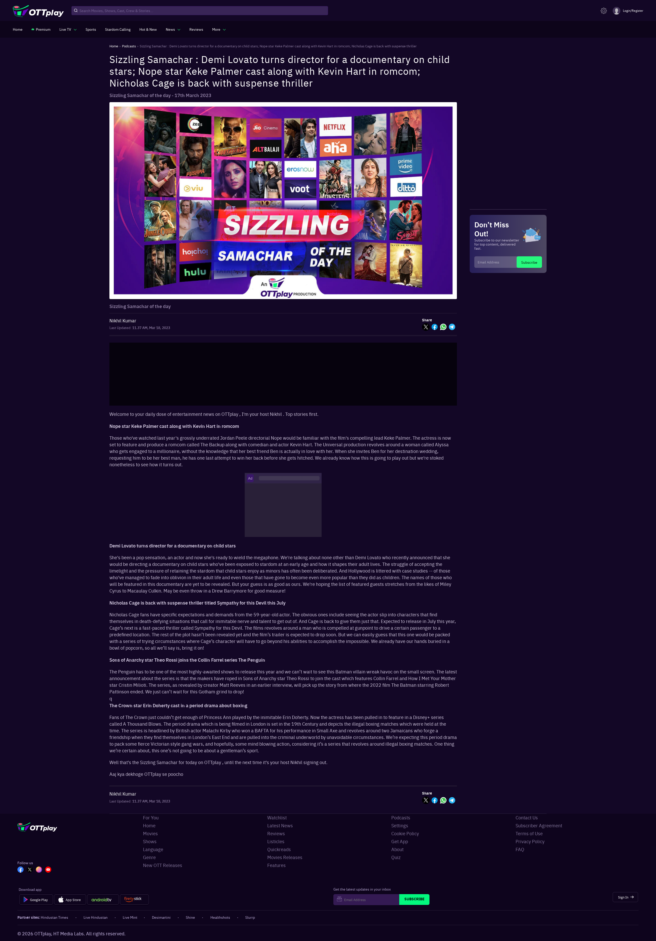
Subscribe (529, 262)
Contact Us (527, 817)
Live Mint (130, 917)
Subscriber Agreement (539, 825)
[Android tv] (103, 899)
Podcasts (400, 817)
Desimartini (161, 917)
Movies (150, 833)
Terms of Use (529, 833)
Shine (190, 917)
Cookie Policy (405, 833)
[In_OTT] (39, 870)
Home (149, 825)
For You (151, 817)
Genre (149, 857)
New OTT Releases (162, 865)
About (397, 849)
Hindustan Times (54, 917)
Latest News (280, 825)
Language (153, 849)
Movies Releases (284, 857)
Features (276, 865)
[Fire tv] (134, 899)
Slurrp (250, 917)
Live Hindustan (96, 917)
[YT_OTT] (48, 870)
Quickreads (279, 849)
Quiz (396, 857)
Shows (150, 841)
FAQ (520, 849)
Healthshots (220, 917)
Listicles (275, 841)
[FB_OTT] (20, 870)
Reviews (276, 833)
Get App (399, 841)
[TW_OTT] (30, 870)
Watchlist (277, 817)
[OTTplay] (38, 10)
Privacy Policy (530, 841)
